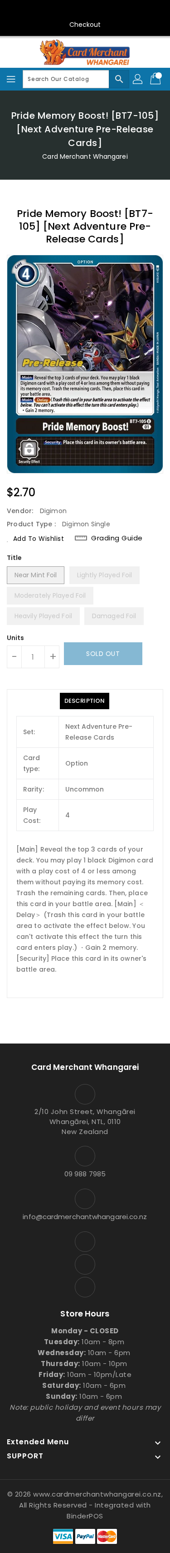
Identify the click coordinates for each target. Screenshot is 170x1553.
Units (15, 638)
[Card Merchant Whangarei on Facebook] (67, 10)
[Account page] (138, 79)
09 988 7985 (85, 1174)
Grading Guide (117, 538)
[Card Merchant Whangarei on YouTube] (85, 10)
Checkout (85, 24)
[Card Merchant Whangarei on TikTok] (102, 10)
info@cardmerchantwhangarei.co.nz (85, 1216)
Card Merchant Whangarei (84, 156)
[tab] (84, 701)
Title (14, 557)
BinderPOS (85, 1516)
